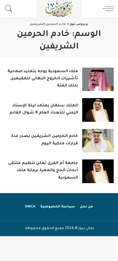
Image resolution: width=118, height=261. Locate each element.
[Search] (10, 8)
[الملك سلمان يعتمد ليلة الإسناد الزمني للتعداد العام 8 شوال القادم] (98, 110)
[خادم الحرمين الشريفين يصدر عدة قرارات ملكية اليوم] (98, 141)
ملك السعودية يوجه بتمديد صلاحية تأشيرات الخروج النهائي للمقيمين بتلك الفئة (42, 78)
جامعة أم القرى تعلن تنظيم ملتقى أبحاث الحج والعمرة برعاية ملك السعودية (43, 170)
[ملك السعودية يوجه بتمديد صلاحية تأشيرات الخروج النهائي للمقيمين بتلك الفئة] (98, 79)
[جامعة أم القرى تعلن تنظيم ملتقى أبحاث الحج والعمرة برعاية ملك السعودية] (98, 171)
